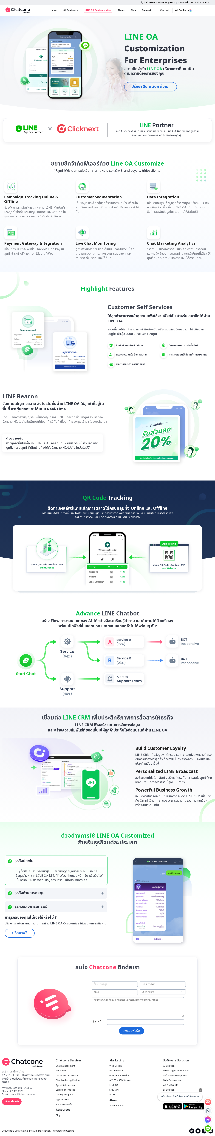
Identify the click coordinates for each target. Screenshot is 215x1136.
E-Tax (112, 1094)
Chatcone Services (69, 1060)
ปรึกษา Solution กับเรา (150, 87)
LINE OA (113, 1085)
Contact (164, 10)
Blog (133, 10)
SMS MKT (114, 1090)
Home (54, 10)
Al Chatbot (61, 1070)
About (121, 10)
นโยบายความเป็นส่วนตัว (63, 1131)
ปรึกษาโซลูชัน (12, 1102)
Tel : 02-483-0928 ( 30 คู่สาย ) (159, 2)
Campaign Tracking (65, 1090)
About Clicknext (117, 1105)
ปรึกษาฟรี (19, 933)
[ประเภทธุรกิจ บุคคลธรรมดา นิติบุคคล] (163, 992)
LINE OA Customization (98, 10)
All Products (182, 10)
